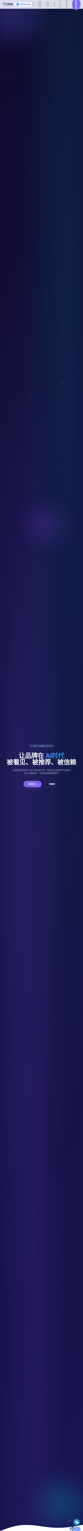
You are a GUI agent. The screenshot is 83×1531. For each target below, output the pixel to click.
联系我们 (66, 4)
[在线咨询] (77, 1522)
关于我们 (60, 4)
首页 (33, 4)
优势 (54, 4)
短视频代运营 (39, 4)
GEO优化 (47, 4)
